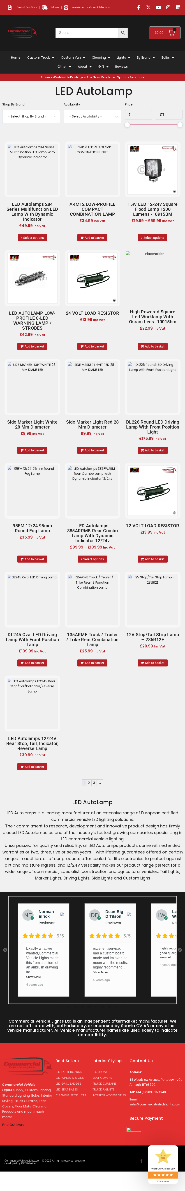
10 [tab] (123, 1007)
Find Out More (13, 1124)
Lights (121, 57)
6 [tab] (96, 1007)
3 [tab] (75, 1007)
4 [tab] (82, 1007)
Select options (33, 238)
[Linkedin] (178, 7)
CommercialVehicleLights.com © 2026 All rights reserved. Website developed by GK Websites (45, 1162)
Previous (5, 950)
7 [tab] (102, 1007)
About (82, 66)
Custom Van (71, 57)
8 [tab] (109, 1007)
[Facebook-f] (138, 7)
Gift (101, 66)
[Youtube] (158, 7)
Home (16, 57)
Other (62, 66)
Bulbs (166, 57)
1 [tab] (62, 1007)
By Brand (143, 57)
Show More (33, 977)
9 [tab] (116, 1007)
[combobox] (31, 116)
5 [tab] (89, 1007)
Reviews (121, 66)
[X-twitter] (148, 7)
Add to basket (94, 238)
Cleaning (99, 57)
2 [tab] (69, 1007)
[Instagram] (168, 7)
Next (180, 950)
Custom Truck (38, 57)
